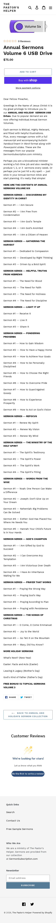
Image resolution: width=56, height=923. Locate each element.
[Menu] (50, 7)
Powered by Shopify (42, 912)
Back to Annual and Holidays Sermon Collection (28, 715)
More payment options (28, 88)
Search (10, 812)
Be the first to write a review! (28, 773)
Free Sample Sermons (19, 829)
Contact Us (13, 820)
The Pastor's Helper (11, 7)
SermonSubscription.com (23, 858)
